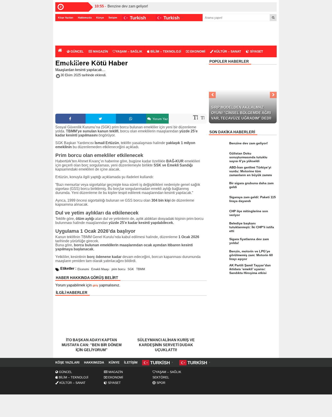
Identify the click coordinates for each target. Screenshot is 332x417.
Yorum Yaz (160, 119)
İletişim (113, 17)
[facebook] (70, 119)
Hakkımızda (85, 17)
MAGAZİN (100, 51)
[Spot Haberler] (81, 33)
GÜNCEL (77, 51)
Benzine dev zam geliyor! (128, 6)
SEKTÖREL (160, 377)
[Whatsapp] (131, 119)
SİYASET (256, 51)
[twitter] (101, 119)
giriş (95, 285)
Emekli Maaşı (100, 269)
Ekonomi (83, 269)
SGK (131, 269)
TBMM (140, 269)
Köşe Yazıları (65, 17)
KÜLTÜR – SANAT (227, 51)
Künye (100, 17)
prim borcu (118, 269)
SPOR (75, 63)
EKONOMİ (197, 51)
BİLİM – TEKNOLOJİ (165, 51)
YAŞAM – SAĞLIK (129, 51)
